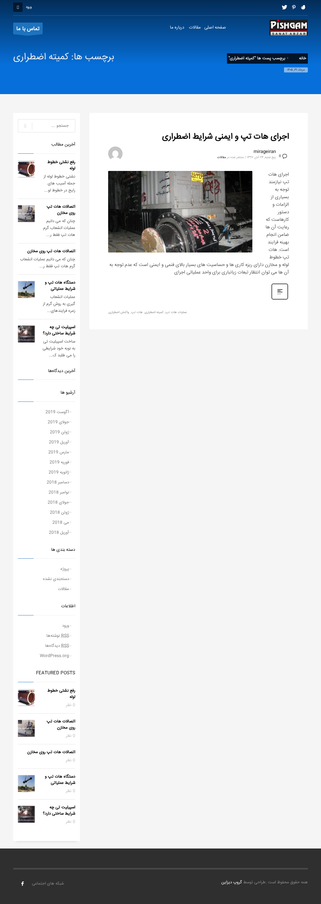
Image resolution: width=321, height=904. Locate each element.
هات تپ (137, 312)
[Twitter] (284, 7)
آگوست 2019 (57, 412)
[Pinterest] (293, 7)
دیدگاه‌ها (57, 646)
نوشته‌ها (57, 636)
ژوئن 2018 (59, 512)
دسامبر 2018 (58, 482)
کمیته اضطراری (154, 312)
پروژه (65, 569)
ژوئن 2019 (59, 432)
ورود (65, 626)
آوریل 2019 (59, 442)
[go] (25, 126)
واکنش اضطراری (119, 312)
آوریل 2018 (59, 532)
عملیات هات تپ (176, 312)
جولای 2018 (58, 502)
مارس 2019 (58, 452)
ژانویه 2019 (59, 472)
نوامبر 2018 (59, 492)
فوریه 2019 (59, 462)
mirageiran (265, 151)
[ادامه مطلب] (280, 299)
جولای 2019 (58, 422)
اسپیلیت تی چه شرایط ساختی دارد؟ (59, 330)
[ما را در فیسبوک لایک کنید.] (22, 883)
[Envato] (303, 7)
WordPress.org (54, 656)
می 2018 (60, 522)
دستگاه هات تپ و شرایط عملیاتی (60, 285)
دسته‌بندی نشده (56, 579)
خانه (302, 58)
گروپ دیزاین (231, 882)
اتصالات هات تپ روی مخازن (61, 210)
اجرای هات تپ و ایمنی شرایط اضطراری (225, 136)
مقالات (221, 157)
